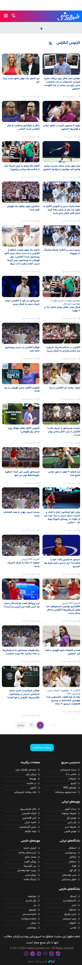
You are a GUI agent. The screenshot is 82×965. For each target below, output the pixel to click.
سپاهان (72, 861)
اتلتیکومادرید (69, 900)
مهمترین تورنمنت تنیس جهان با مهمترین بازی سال (65, 302)
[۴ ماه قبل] (61, 64)
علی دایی (72, 822)
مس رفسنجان (69, 875)
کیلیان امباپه (29, 848)
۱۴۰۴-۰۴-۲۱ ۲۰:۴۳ (69, 318)
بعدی (20, 725)
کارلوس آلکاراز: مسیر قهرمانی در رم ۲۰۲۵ (22, 389)
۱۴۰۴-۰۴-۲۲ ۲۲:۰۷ (29, 271)
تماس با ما (71, 774)
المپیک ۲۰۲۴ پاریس (30, 559)
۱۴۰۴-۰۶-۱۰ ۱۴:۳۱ (29, 137)
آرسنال (73, 896)
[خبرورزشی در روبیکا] (45, 954)
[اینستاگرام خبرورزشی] (26, 954)
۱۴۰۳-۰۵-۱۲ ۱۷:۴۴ (29, 574)
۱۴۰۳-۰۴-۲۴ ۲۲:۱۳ (28, 661)
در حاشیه (31, 783)
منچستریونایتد (28, 918)
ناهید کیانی (30, 822)
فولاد (74, 866)
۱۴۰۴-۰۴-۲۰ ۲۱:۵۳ (28, 318)
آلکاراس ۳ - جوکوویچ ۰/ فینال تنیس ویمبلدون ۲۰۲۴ (63, 692)
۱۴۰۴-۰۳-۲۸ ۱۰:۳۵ (69, 399)
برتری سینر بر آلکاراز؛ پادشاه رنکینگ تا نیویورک (62, 251)
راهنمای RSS (70, 787)
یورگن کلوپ (30, 861)
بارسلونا (72, 909)
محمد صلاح (30, 857)
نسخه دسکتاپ (42, 747)
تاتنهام (73, 923)
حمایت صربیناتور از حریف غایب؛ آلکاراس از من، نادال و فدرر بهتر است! (63, 432)
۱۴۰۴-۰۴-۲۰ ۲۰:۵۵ (69, 359)
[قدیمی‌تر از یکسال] (61, 151)
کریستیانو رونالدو (27, 852)
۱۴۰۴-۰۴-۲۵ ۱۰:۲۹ (69, 221)
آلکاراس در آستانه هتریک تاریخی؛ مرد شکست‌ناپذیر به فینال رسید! (63, 349)
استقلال (72, 848)
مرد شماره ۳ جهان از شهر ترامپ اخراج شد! (64, 473)
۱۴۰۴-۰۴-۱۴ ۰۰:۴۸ (29, 359)
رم (35, 905)
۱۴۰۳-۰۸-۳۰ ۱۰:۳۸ (69, 530)
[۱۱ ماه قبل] (20, 64)
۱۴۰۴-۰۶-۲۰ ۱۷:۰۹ (29, 97)
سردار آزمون (70, 809)
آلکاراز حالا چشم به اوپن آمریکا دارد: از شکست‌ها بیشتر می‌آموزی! (21, 167)
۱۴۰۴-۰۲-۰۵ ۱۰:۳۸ (69, 443)
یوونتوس (31, 927)
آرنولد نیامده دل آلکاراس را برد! (64, 388)
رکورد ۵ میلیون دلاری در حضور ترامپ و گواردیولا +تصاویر (61, 127)
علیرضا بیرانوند (68, 813)
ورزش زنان (31, 774)
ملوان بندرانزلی (68, 879)
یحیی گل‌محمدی (28, 827)
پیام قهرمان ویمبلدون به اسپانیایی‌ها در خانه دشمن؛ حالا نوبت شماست (20, 652)
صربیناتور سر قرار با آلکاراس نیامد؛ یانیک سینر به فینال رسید (22, 302)
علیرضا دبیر (70, 827)
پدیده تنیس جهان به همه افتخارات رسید (21, 514)
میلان (33, 923)
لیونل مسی (30, 875)
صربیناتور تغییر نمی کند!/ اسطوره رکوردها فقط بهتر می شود (22, 473)
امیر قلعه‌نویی (29, 818)
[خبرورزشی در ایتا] (51, 954)
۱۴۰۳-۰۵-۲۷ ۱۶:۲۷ (69, 574)
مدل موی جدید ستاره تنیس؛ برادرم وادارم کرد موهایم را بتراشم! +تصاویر (61, 167)
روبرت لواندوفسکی (26, 870)
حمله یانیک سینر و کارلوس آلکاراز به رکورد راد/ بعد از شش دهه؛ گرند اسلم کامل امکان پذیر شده (61, 210)
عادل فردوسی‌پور (28, 809)
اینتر (74, 905)
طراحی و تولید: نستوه (37, 961)
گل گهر (72, 870)
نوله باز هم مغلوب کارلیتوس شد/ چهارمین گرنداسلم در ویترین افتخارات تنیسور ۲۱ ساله (63, 700)
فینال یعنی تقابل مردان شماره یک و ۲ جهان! (62, 309)
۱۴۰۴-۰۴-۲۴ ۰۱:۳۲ (28, 221)
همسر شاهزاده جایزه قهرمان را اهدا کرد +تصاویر (62, 652)
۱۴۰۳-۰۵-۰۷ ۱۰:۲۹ (29, 621)
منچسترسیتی (29, 914)
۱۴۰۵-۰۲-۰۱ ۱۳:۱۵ (70, 97)
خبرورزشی (68, 16)
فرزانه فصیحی (29, 813)
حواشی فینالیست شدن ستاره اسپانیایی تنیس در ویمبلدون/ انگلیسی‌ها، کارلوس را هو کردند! (23, 694)
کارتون (33, 787)
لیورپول (32, 909)
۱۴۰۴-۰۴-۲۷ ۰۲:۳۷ (28, 177)
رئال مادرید (31, 900)
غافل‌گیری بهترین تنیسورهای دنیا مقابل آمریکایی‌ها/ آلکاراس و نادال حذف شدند (63, 610)
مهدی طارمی (70, 831)
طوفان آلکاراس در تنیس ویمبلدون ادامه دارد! (22, 349)
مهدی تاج (71, 818)
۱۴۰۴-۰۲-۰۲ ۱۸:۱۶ (29, 443)
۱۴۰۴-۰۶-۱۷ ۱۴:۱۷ (70, 137)
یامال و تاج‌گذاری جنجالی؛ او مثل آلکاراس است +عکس (23, 127)
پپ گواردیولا (30, 866)
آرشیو (73, 783)
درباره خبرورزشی (68, 769)
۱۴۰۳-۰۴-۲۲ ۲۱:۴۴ (28, 715)
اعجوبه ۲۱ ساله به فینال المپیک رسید (23, 564)
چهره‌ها (32, 778)
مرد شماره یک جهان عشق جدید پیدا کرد (21, 80)
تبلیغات (72, 778)
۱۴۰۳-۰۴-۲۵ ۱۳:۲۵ (69, 661)
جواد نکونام (30, 831)
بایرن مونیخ (70, 914)
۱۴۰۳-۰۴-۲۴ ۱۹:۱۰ (70, 712)
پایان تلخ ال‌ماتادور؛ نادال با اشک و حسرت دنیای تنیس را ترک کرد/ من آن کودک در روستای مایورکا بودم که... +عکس (62, 517)
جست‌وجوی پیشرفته (65, 792)
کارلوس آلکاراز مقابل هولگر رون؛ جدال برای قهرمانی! (23, 430)
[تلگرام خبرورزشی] (32, 954)
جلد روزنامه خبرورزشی (25, 792)
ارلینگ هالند (29, 879)
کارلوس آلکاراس (68, 43)
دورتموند (31, 896)
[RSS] (50, 44)
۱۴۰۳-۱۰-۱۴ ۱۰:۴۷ (29, 483)
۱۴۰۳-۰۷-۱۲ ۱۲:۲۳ (29, 530)
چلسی (73, 927)
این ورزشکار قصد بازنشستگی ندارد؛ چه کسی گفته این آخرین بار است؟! (21, 605)
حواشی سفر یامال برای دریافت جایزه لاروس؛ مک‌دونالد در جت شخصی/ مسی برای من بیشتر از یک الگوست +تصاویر (62, 84)
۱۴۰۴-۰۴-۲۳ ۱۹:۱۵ (69, 271)
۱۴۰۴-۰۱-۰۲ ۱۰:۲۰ (70, 483)
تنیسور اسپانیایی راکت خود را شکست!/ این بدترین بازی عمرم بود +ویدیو (62, 563)
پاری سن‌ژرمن (69, 918)
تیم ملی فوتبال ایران (25, 769)
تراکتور (72, 857)
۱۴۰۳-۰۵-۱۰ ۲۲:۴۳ (69, 621)
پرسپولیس (70, 852)
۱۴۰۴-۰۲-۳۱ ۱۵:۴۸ (29, 399)
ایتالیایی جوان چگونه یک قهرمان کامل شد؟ (23, 208)
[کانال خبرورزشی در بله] (58, 954)
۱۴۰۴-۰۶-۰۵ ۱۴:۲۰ (70, 177)
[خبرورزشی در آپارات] (38, 954)
